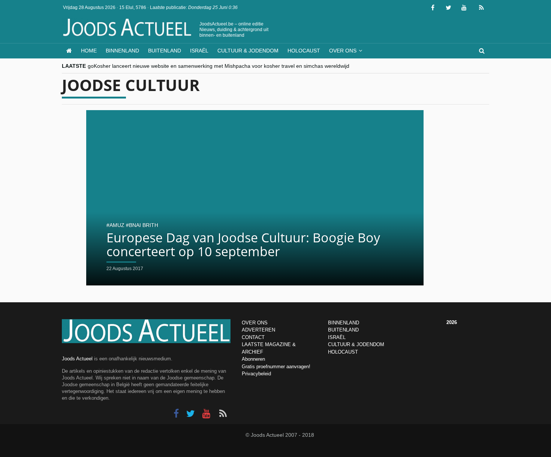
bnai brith (143, 225)
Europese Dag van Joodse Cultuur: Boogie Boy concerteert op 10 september (243, 244)
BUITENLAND (343, 330)
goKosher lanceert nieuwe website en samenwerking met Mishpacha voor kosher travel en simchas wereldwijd (218, 66)
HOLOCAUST (343, 352)
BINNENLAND (343, 323)
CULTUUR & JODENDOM (356, 344)
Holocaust (303, 51)
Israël (199, 51)
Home (89, 51)
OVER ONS (255, 323)
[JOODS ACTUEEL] (69, 50)
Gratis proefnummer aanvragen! (276, 366)
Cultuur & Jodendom (247, 51)
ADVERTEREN (258, 330)
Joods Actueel (77, 358)
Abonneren (253, 359)
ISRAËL (337, 337)
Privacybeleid (256, 373)
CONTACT (253, 337)
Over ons (342, 51)
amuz (116, 225)
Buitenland (164, 51)
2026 (451, 322)
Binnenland (122, 51)
